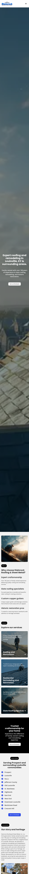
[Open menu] (26, 4)
